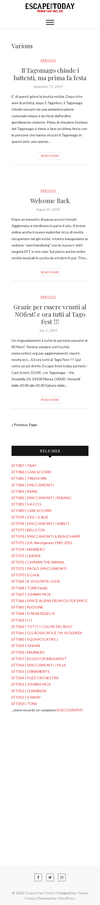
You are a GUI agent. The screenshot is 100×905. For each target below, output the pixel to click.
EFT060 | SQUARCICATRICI (35, 639)
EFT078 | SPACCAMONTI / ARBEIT (41, 523)
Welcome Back (50, 200)
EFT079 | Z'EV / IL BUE (30, 517)
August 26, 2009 (48, 209)
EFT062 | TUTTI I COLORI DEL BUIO (42, 626)
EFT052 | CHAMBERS (29, 691)
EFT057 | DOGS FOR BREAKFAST (39, 658)
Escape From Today (40, 893)
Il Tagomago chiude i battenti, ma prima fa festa (50, 74)
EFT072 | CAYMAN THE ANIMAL (38, 562)
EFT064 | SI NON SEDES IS (33, 613)
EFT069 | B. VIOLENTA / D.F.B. (36, 581)
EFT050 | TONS (24, 703)
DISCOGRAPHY (70, 710)
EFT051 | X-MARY (26, 697)
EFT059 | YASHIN (26, 645)
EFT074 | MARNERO (28, 549)
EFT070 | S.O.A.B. (26, 575)
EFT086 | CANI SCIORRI (32, 472)
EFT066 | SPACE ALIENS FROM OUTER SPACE (50, 600)
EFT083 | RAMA (24, 491)
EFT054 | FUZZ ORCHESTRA (35, 678)
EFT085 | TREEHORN (29, 478)
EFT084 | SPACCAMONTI (33, 485)
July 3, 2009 (48, 330)
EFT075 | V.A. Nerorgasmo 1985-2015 (42, 542)
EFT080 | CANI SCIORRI (32, 510)
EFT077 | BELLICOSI (28, 530)
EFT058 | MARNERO (28, 652)
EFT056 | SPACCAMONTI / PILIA (39, 665)
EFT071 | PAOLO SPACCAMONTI (39, 568)
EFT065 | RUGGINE (27, 607)
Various (48, 60)
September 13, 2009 (48, 87)
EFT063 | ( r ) (22, 620)
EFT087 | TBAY (24, 465)
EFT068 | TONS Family (29, 588)
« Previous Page (24, 424)
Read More (50, 155)
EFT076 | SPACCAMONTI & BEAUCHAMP (46, 536)
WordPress (66, 898)
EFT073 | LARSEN (26, 556)
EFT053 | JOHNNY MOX (31, 684)
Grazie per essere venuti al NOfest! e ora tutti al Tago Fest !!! (50, 314)
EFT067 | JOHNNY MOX (31, 594)
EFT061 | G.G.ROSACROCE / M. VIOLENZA (47, 633)
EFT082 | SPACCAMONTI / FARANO (41, 498)
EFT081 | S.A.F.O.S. (27, 504)
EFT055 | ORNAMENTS (31, 671)
